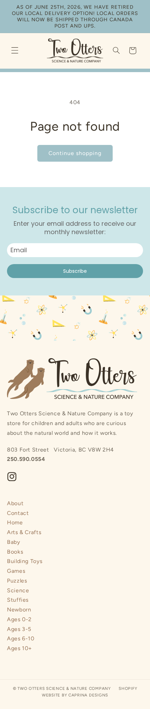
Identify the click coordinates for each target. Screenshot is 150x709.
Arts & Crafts (24, 532)
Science (18, 590)
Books (15, 551)
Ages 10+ (19, 648)
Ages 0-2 (19, 619)
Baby (13, 542)
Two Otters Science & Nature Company (64, 688)
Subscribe (75, 271)
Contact (18, 513)
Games (16, 571)
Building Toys (24, 561)
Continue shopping (75, 153)
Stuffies (18, 599)
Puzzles (17, 580)
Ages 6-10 (21, 638)
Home (15, 522)
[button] (15, 51)
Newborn (19, 609)
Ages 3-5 (19, 629)
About (15, 503)
